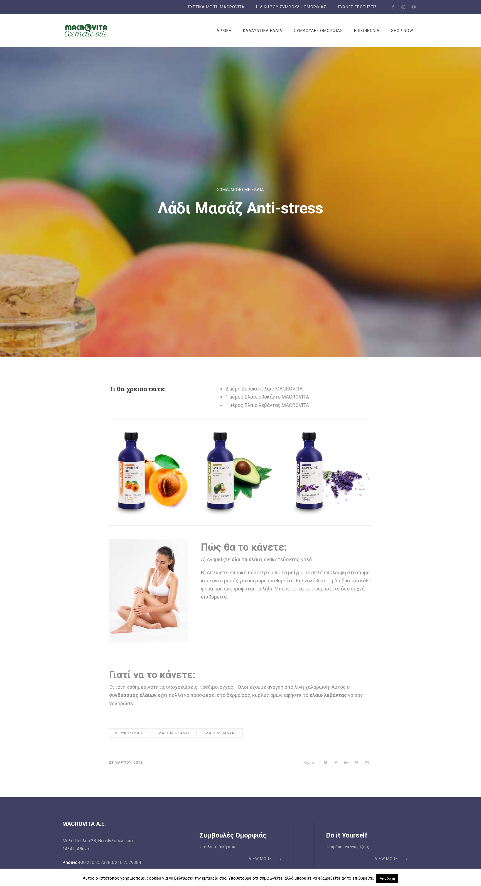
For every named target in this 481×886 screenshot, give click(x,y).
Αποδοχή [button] (387, 878)
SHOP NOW (402, 30)
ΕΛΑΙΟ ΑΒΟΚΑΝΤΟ (174, 733)
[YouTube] (414, 7)
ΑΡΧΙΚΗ (224, 30)
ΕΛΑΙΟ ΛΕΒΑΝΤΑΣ (220, 733)
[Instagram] (403, 7)
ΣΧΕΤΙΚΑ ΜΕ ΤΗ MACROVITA (216, 7)
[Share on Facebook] (336, 762)
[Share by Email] (367, 762)
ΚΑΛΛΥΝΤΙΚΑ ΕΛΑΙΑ (263, 30)
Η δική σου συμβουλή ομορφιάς (291, 7)
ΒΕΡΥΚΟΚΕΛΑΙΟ (129, 733)
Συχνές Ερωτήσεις (357, 7)
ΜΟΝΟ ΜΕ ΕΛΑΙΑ (247, 189)
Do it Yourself (346, 835)
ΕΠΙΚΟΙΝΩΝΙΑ (367, 30)
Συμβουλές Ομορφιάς (233, 835)
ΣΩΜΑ (223, 189)
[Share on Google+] (346, 762)
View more (260, 858)
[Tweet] (326, 762)
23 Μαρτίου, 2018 (126, 762)
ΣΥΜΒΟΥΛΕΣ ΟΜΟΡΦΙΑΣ (318, 30)
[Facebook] (393, 7)
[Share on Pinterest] (357, 762)
